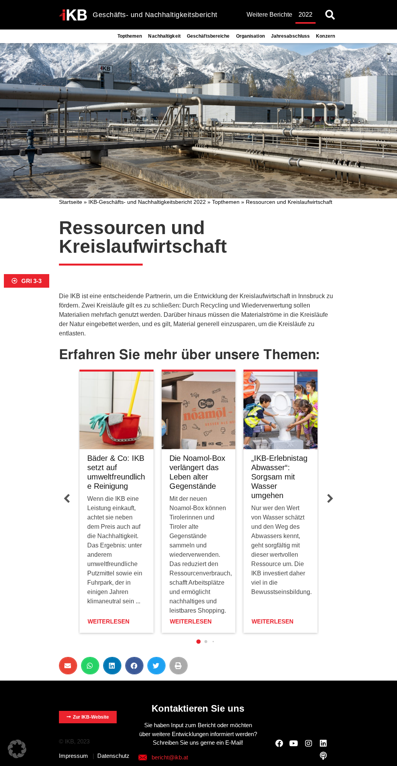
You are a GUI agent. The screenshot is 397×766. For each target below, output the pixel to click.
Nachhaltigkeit (164, 36)
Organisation (250, 36)
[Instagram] (308, 743)
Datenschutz (113, 755)
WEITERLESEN (108, 621)
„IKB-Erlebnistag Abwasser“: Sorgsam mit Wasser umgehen (279, 477)
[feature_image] (116, 409)
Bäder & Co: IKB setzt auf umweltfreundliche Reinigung (116, 472)
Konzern (325, 36)
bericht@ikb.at (170, 757)
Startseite (70, 202)
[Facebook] (279, 743)
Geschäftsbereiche (208, 36)
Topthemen (129, 36)
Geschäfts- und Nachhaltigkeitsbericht (155, 15)
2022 (305, 14)
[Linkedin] (323, 743)
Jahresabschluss (290, 36)
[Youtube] (294, 743)
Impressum (73, 755)
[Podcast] (323, 756)
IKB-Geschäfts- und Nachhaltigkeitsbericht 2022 (147, 202)
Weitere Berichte (269, 14)
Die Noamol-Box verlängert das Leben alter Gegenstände (197, 472)
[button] (330, 15)
